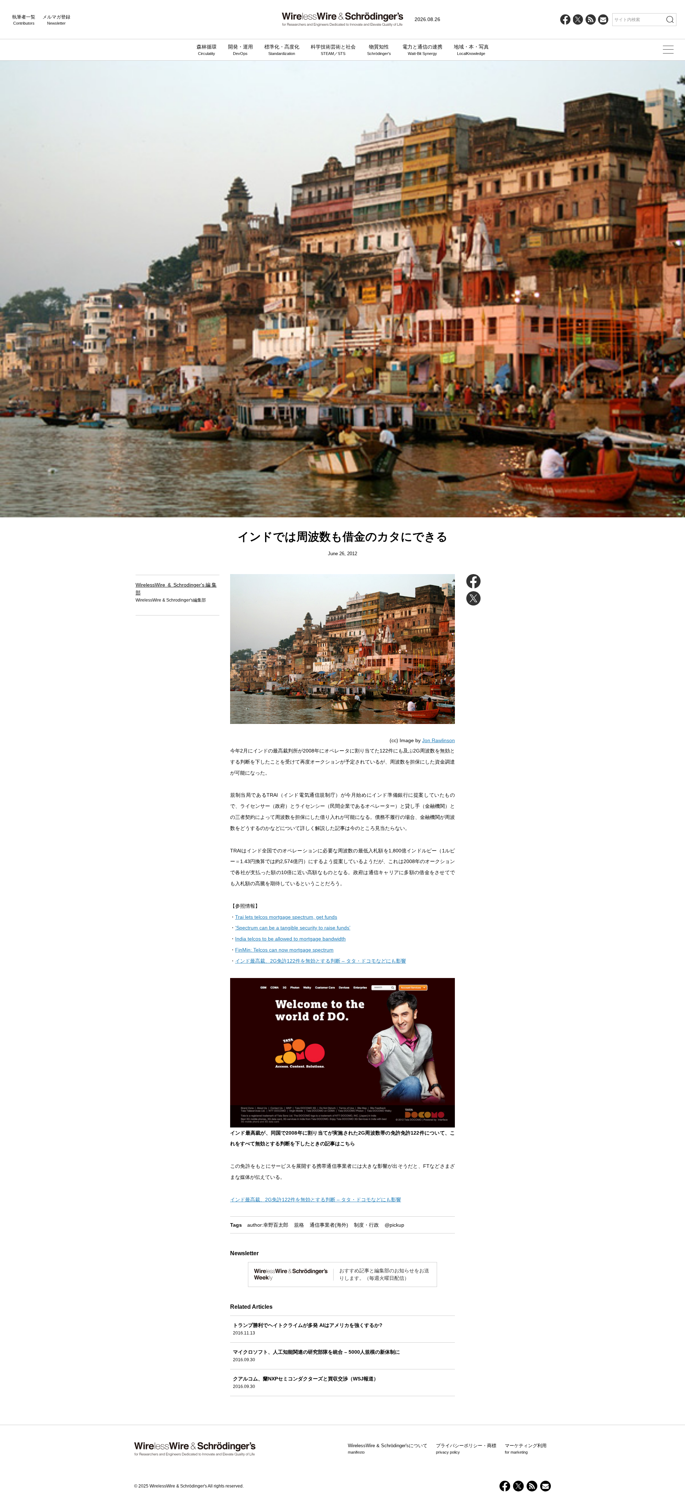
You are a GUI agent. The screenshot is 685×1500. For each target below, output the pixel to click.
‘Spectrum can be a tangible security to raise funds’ (292, 928)
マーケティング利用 (526, 1448)
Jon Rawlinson (438, 740)
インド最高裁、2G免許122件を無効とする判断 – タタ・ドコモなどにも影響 (320, 961)
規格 (299, 1225)
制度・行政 (366, 1225)
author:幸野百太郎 (267, 1225)
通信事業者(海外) (329, 1225)
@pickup (394, 1225)
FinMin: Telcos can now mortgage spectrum (284, 950)
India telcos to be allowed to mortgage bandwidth (290, 939)
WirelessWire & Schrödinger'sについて (387, 1448)
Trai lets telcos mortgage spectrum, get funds (286, 917)
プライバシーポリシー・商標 (466, 1448)
